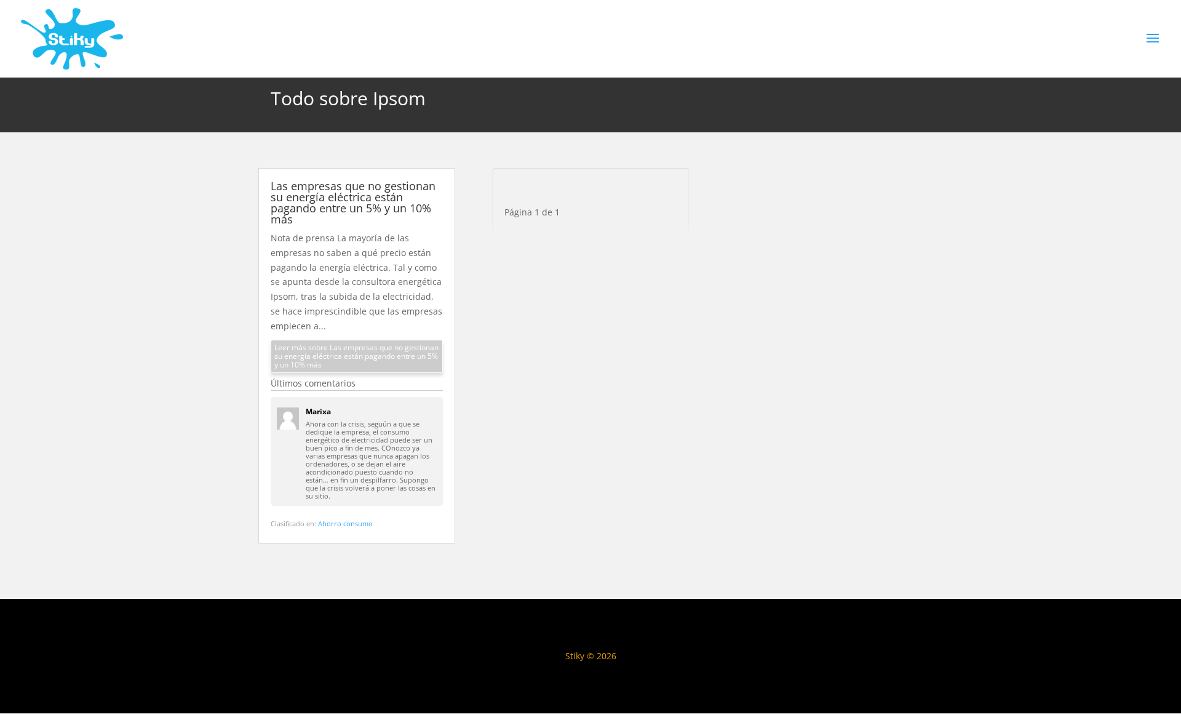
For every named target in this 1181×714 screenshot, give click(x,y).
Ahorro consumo (345, 523)
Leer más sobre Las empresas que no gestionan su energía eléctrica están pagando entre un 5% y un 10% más (356, 356)
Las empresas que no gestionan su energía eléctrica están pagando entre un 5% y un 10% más (353, 202)
